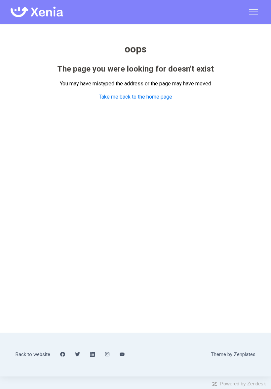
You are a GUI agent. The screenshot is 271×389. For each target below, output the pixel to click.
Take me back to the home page (135, 97)
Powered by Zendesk (243, 383)
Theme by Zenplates (233, 354)
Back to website (33, 354)
